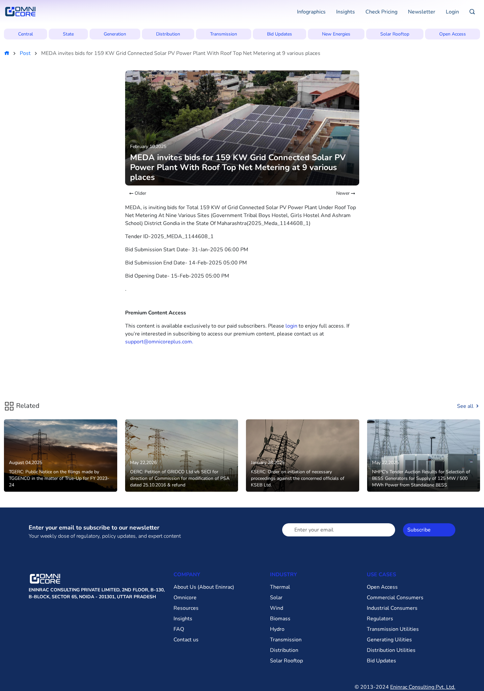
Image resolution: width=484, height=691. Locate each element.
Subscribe (419, 529)
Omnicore (185, 597)
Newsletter (421, 11)
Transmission (223, 34)
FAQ (179, 629)
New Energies (336, 34)
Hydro (277, 629)
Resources (186, 608)
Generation (115, 34)
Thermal (280, 587)
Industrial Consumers (392, 608)
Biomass (280, 618)
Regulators (380, 618)
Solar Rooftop (394, 34)
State (68, 34)
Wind (276, 608)
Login (452, 11)
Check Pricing (381, 11)
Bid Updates (279, 34)
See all (466, 406)
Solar (276, 597)
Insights (345, 11)
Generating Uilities (389, 639)
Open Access (452, 34)
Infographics (311, 11)
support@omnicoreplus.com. (159, 341)
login (291, 326)
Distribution (168, 34)
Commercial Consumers (395, 597)
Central (25, 34)
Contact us (186, 639)
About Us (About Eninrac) (204, 587)
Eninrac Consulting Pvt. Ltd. (422, 687)
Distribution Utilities (391, 650)
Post (25, 53)
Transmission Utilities (393, 629)
